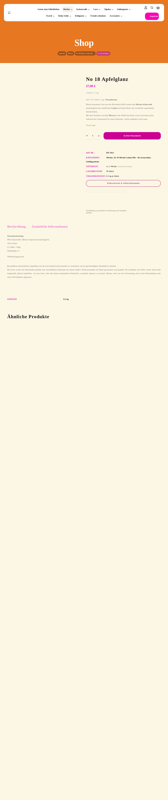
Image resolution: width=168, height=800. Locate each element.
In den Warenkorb (132, 136)
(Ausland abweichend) (125, 166)
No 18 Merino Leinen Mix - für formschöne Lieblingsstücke (86, 53)
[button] (152, 7)
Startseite (62, 53)
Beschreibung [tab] (16, 226)
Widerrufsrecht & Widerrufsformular (123, 183)
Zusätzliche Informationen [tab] (50, 226)
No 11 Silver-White (54, 370)
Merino (70, 53)
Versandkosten (111, 100)
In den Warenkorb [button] (24, 359)
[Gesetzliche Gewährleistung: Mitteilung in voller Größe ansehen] (106, 191)
